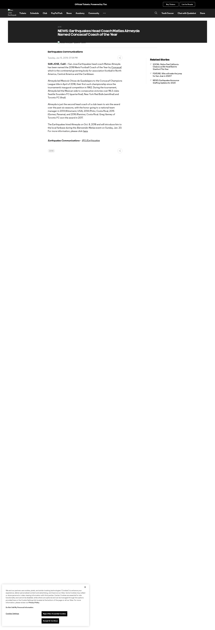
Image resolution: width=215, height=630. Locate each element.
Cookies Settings (12, 614)
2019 (51, 151)
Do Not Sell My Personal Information (19, 607)
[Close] (85, 587)
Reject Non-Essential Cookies (54, 614)
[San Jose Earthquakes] (12, 13)
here (85, 131)
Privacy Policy (34, 603)
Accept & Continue (50, 621)
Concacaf (116, 67)
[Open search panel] (156, 13)
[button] (104, 13)
